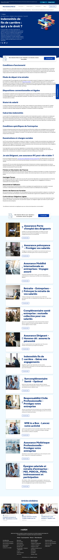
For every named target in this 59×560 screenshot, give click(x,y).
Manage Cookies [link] (34, 554)
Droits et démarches (26, 9)
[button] (57, 91)
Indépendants (29, 6)
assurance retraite (27, 81)
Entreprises (38, 6)
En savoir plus (49, 58)
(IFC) (38, 158)
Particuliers (20, 6)
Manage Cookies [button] (51, 2)
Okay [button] (43, 2)
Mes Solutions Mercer (9, 6)
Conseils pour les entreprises (13, 9)
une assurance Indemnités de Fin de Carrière (27, 158)
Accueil (4, 9)
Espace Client (52, 6)
